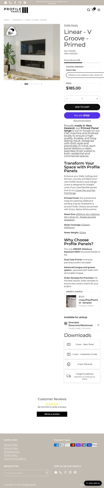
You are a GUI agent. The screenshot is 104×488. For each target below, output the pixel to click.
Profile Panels (71, 25)
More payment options (82, 121)
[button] (88, 9)
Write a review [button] (52, 414)
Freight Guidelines (84, 374)
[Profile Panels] (16, 10)
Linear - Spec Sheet (85, 344)
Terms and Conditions (15, 459)
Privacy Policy (11, 455)
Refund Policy (11, 445)
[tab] (98, 325)
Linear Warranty (84, 364)
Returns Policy (11, 448)
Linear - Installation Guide (85, 354)
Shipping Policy (12, 452)
